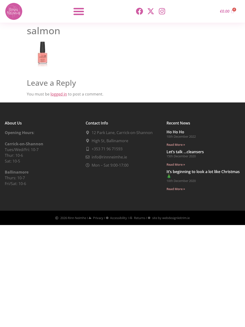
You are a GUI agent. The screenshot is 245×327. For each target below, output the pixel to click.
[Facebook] (139, 11)
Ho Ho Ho (175, 132)
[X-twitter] (151, 11)
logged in (58, 94)
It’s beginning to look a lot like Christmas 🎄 (203, 174)
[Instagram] (162, 11)
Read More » (176, 144)
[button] (78, 11)
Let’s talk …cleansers (185, 151)
